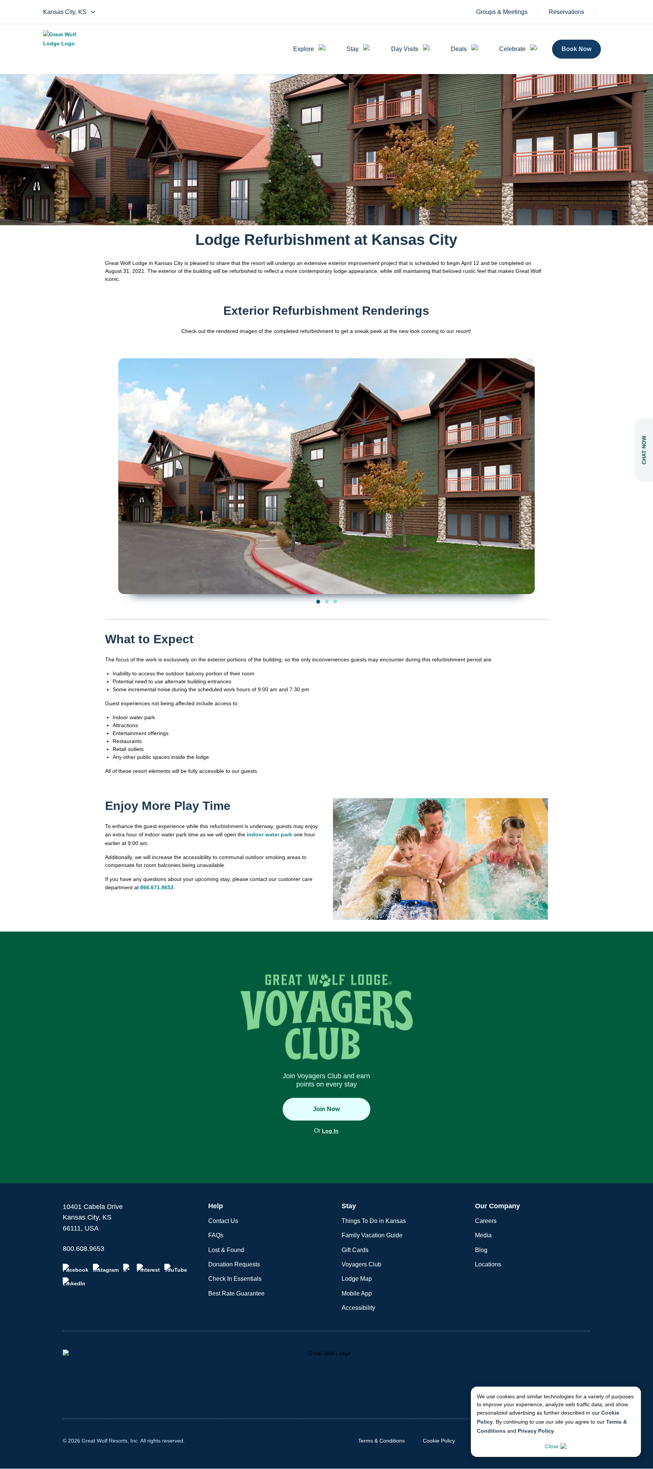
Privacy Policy (536, 1431)
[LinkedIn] (74, 1281)
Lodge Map (357, 1279)
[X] (127, 1268)
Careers (486, 1221)
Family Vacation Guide (372, 1235)
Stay (353, 49)
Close (552, 1446)
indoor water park (269, 834)
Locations (488, 1264)
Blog (481, 1250)
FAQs (215, 1235)
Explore (303, 49)
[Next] (523, 466)
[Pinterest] (148, 1268)
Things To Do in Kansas (374, 1221)
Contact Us (223, 1221)
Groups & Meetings (502, 12)
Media (483, 1235)
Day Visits (404, 49)
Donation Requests (234, 1264)
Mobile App (357, 1293)
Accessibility (358, 1308)
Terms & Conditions (381, 1441)
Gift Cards (355, 1250)
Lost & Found (226, 1250)
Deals (459, 49)
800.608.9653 (83, 1248)
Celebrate (512, 49)
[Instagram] (106, 1268)
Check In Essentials (235, 1279)
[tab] (318, 602)
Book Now (576, 49)
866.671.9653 (156, 887)
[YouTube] (175, 1268)
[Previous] (129, 466)
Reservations (566, 12)
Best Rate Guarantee (236, 1293)
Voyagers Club (361, 1264)
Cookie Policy (439, 1441)
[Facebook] (75, 1268)
